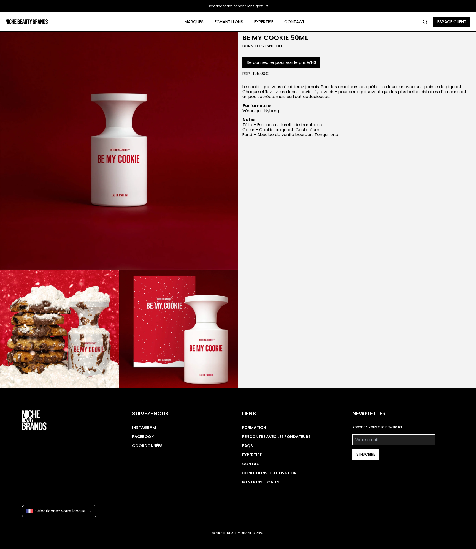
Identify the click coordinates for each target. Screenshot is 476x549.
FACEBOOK (143, 436)
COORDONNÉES (147, 446)
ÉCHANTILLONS (229, 22)
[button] (119, 151)
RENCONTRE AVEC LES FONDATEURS (276, 436)
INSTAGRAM (144, 427)
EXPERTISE (263, 22)
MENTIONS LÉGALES (261, 482)
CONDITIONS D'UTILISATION (269, 473)
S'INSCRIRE (365, 454)
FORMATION (254, 427)
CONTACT (294, 22)
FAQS (247, 446)
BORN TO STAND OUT (263, 46)
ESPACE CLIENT (451, 22)
